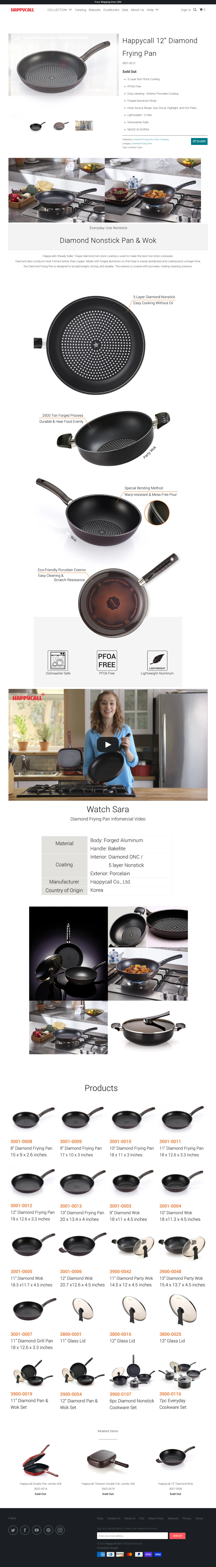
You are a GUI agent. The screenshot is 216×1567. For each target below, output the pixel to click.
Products (164, 139)
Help (151, 10)
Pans (156, 139)
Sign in (186, 10)
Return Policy (156, 1518)
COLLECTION (58, 10)
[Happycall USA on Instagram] (61, 1530)
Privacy (187, 1518)
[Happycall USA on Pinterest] (49, 1530)
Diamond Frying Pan (143, 139)
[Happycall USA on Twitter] (14, 1530)
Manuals (95, 10)
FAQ (141, 1518)
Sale (125, 10)
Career (199, 1518)
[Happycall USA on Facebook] (25, 1530)
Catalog (80, 10)
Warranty (173, 1518)
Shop (100, 1518)
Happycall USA (113, 1543)
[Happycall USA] (25, 9)
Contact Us (113, 1518)
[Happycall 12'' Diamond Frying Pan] (63, 76)
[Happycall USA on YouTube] (37, 1530)
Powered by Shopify (107, 1548)
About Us (137, 10)
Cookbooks (111, 10)
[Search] (195, 9)
